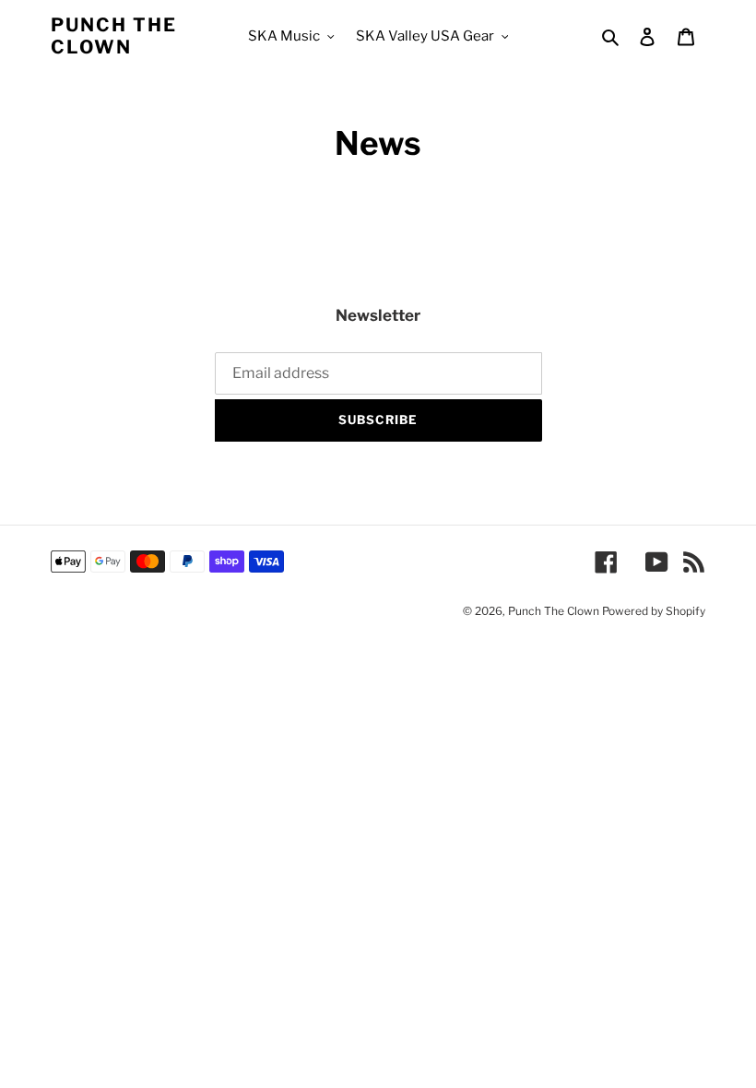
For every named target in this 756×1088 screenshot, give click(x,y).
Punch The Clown (114, 36)
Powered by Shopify (653, 611)
